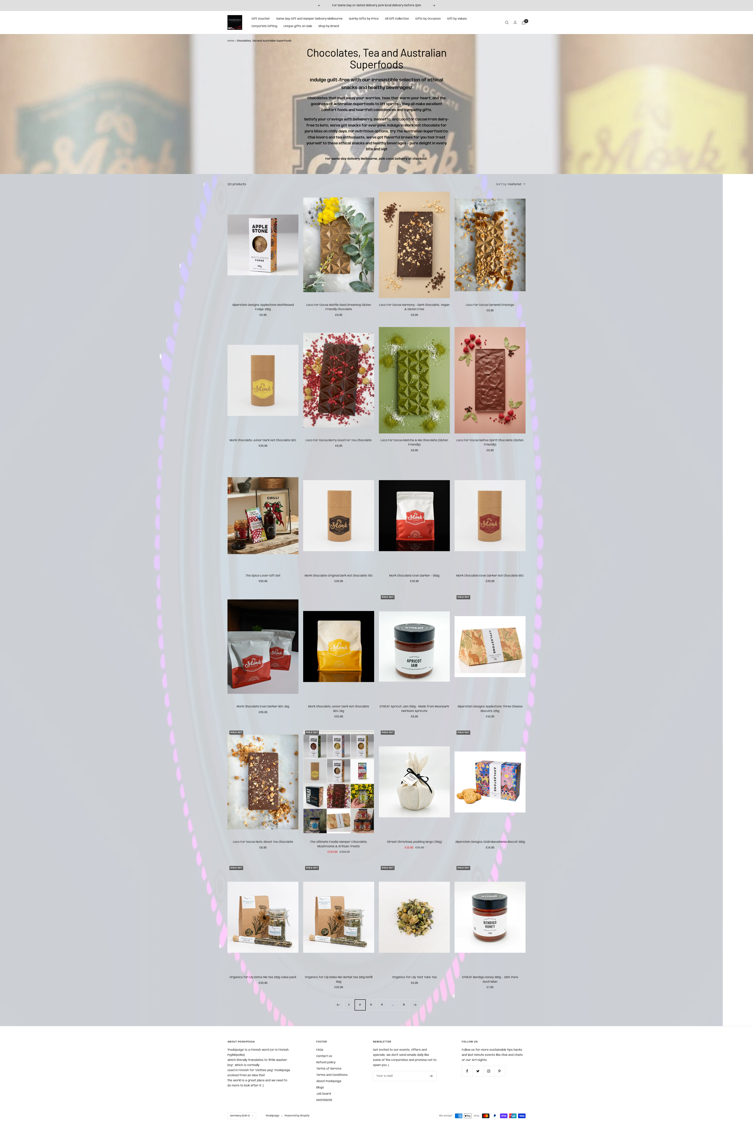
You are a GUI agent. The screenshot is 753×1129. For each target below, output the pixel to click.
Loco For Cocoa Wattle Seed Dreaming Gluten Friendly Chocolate (338, 307)
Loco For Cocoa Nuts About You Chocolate (263, 842)
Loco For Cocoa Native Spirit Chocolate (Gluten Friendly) (490, 442)
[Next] (414, 1004)
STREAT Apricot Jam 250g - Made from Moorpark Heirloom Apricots (414, 709)
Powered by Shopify (297, 1115)
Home (230, 41)
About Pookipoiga (328, 1081)
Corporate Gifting (264, 26)
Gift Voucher (261, 18)
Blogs (320, 1087)
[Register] (431, 1076)
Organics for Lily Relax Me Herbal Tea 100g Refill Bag (338, 979)
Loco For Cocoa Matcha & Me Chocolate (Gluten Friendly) (414, 442)
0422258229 (324, 1100)
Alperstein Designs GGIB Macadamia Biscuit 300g (490, 842)
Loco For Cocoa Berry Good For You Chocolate (339, 440)
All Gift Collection (397, 18)
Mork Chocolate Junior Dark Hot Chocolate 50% (263, 440)
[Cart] (524, 22)
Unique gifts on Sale (298, 26)
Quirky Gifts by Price (364, 18)
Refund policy (326, 1062)
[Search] (507, 22)
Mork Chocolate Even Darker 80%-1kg (263, 706)
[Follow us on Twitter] (478, 1071)
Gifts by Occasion (428, 18)
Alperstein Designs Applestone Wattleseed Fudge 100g (263, 307)
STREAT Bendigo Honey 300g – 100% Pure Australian (490, 979)
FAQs (319, 1050)
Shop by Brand (328, 26)
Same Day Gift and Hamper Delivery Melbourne (309, 18)
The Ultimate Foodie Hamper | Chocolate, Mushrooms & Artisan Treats (338, 844)
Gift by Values (457, 18)
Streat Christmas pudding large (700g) (414, 842)
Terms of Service (328, 1068)
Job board (323, 1093)
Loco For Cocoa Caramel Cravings (490, 305)
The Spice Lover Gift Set (263, 575)
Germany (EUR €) (240, 1115)
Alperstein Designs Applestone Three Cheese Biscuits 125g (490, 709)
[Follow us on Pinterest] (499, 1071)
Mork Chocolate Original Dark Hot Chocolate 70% (339, 575)
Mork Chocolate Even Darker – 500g (414, 575)
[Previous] (338, 1004)
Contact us (324, 1056)
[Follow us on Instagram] (488, 1071)
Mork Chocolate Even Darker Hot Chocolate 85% (490, 575)
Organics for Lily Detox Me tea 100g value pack (263, 977)
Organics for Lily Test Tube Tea (414, 977)
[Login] (515, 22)
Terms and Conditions (332, 1075)
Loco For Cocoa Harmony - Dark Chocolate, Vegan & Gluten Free (414, 307)
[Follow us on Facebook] (467, 1071)
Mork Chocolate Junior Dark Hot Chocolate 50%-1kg (338, 709)
